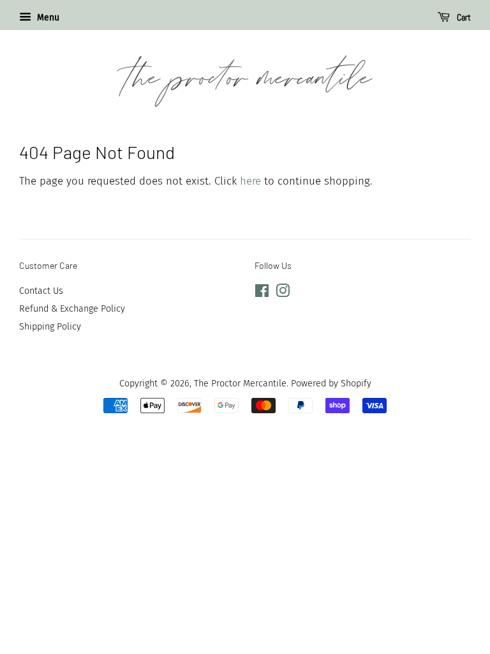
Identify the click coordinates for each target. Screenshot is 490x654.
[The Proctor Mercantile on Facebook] (262, 293)
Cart (463, 17)
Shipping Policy (50, 326)
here (250, 181)
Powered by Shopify (331, 383)
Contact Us (41, 290)
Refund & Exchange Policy (72, 308)
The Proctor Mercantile (240, 383)
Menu (46, 17)
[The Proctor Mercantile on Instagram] (283, 293)
